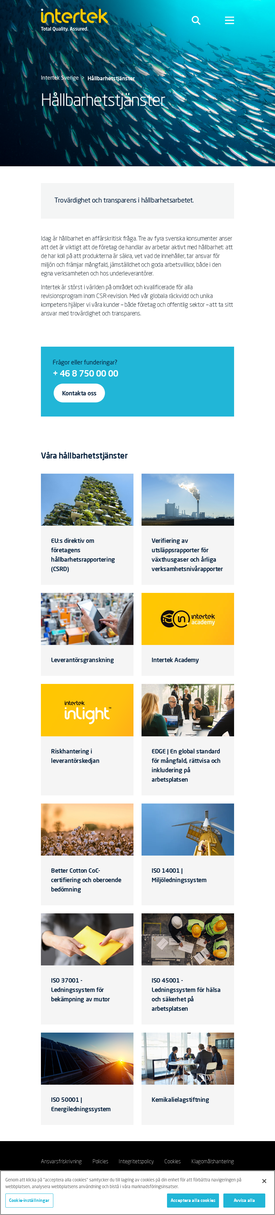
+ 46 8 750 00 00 (85, 373)
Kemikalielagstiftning (180, 1099)
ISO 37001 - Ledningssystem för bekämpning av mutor (80, 990)
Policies (100, 1161)
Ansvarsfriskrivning (61, 1161)
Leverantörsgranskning (82, 659)
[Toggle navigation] (196, 20)
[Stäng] (264, 1181)
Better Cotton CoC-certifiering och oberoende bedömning (86, 880)
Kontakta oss (79, 393)
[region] (137, 1192)
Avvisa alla (244, 1200)
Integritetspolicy (136, 1161)
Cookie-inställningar (29, 1200)
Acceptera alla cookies (193, 1200)
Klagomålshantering (212, 1161)
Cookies (172, 1161)
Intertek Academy (175, 659)
